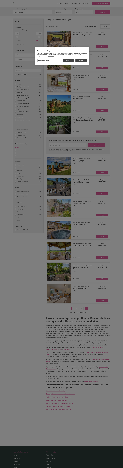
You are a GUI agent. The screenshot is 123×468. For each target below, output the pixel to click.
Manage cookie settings (43, 60)
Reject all (68, 60)
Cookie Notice (51, 56)
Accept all (81, 60)
